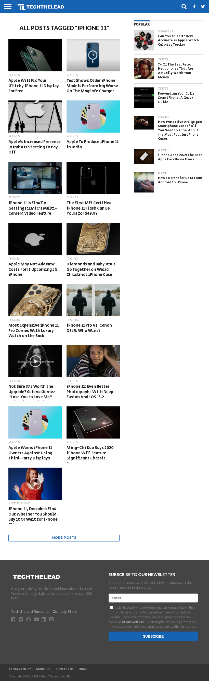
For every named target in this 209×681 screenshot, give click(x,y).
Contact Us (65, 669)
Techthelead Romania (30, 611)
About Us (43, 669)
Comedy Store (65, 611)
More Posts (64, 537)
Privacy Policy (20, 669)
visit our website (131, 622)
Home (83, 669)
